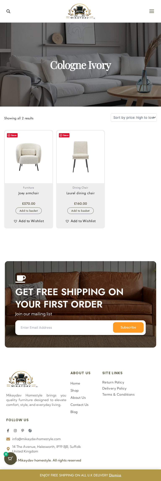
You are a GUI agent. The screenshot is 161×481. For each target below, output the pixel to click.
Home (75, 383)
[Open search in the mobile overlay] (8, 11)
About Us (78, 397)
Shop (74, 390)
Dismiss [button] (115, 475)
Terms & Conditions (118, 394)
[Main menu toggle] (152, 11)
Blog (74, 412)
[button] (28, 221)
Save (14, 135)
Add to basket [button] (28, 211)
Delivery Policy (114, 388)
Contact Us (79, 405)
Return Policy (113, 382)
